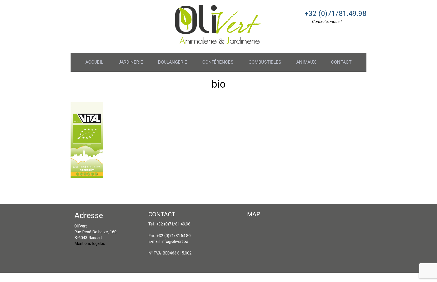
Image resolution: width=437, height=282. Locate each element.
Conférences (217, 62)
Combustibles (265, 62)
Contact (341, 62)
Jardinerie (130, 62)
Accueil (94, 62)
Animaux (306, 62)
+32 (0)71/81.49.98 (335, 13)
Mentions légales (89, 243)
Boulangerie (172, 62)
